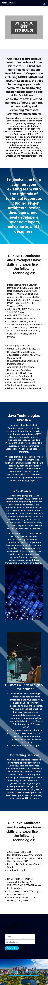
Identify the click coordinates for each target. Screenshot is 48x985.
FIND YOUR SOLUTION (24, 972)
